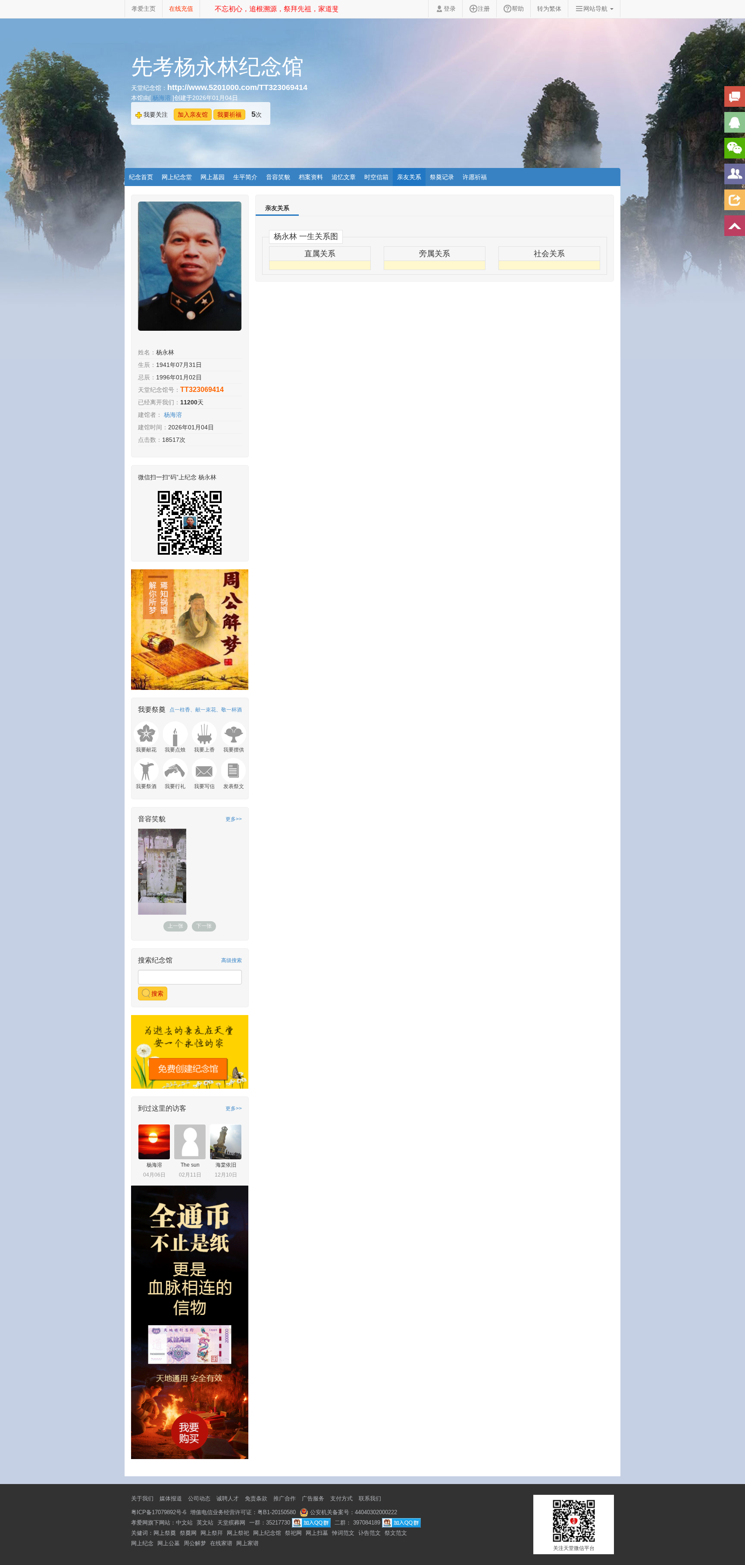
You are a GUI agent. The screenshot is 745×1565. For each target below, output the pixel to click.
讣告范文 (369, 1533)
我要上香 (204, 750)
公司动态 (199, 1498)
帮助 (518, 8)
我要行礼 (175, 786)
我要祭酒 (146, 786)
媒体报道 (171, 1498)
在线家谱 (221, 1543)
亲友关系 (409, 177)
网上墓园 (212, 177)
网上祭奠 (164, 1533)
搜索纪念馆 (155, 960)
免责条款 (256, 1498)
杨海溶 (162, 97)
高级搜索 (231, 960)
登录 (450, 8)
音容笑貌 (278, 177)
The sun (190, 1165)
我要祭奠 (152, 709)
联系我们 (370, 1498)
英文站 (205, 1522)
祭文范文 (396, 1533)
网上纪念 (142, 1543)
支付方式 (341, 1498)
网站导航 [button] (596, 8)
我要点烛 (175, 750)
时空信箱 (376, 177)
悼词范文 (343, 1533)
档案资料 (311, 177)
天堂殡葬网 (231, 1522)
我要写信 (204, 786)
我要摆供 (233, 750)
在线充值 (181, 8)
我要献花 (146, 750)
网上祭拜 (211, 1533)
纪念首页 (141, 177)
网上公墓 (168, 1543)
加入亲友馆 (193, 114)
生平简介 (245, 177)
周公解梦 (195, 1543)
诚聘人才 (227, 1498)
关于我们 (142, 1498)
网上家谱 (247, 1543)
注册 (484, 8)
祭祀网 (293, 1533)
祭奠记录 (442, 177)
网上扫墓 (317, 1533)
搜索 (156, 993)
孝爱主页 (143, 8)
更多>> (233, 819)
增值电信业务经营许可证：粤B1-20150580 (243, 1512)
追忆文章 (344, 177)
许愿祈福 (475, 177)
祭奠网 (188, 1533)
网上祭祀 (238, 1533)
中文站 (184, 1522)
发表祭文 (233, 786)
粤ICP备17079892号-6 (158, 1512)
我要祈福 (229, 114)
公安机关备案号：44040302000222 (352, 1512)
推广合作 (284, 1498)
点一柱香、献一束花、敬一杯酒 (205, 710)
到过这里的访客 (162, 1108)
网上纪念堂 (177, 177)
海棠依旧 (226, 1165)
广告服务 (313, 1498)
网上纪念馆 (267, 1533)
